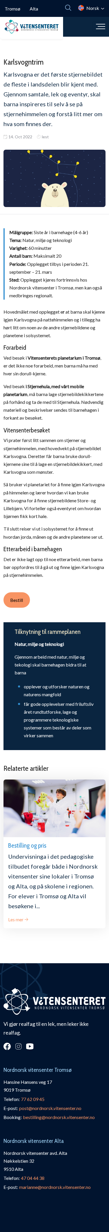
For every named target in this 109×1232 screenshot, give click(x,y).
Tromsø (12, 8)
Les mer (16, 919)
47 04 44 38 (32, 1178)
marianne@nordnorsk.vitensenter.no (55, 1187)
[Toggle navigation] (100, 26)
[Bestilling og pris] (54, 808)
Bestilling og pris (27, 845)
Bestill (16, 600)
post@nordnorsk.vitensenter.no (50, 1108)
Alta (34, 8)
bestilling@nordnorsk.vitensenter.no (59, 1117)
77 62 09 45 (32, 1099)
